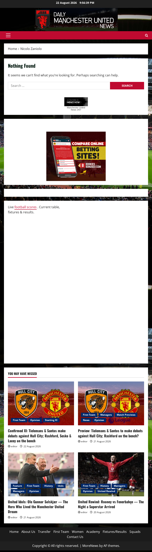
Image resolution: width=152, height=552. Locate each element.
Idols (61, 485)
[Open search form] (146, 35)
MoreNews (90, 546)
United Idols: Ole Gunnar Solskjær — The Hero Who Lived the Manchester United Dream (38, 506)
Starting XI (51, 420)
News (86, 420)
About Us (28, 532)
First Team (19, 420)
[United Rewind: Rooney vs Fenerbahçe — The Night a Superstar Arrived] (111, 474)
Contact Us (75, 537)
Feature (17, 485)
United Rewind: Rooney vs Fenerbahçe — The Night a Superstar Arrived (111, 504)
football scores (25, 207)
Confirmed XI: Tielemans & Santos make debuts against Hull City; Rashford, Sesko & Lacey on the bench (39, 435)
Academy (93, 532)
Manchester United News (76, 108)
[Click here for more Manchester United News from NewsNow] (76, 102)
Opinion (35, 420)
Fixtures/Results (115, 532)
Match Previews (126, 414)
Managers (106, 414)
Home (14, 532)
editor (14, 446)
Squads (135, 532)
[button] (8, 35)
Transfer (44, 532)
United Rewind (106, 491)
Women (78, 532)
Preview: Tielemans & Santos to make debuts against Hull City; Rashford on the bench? (110, 433)
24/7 (78, 110)
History (48, 485)
